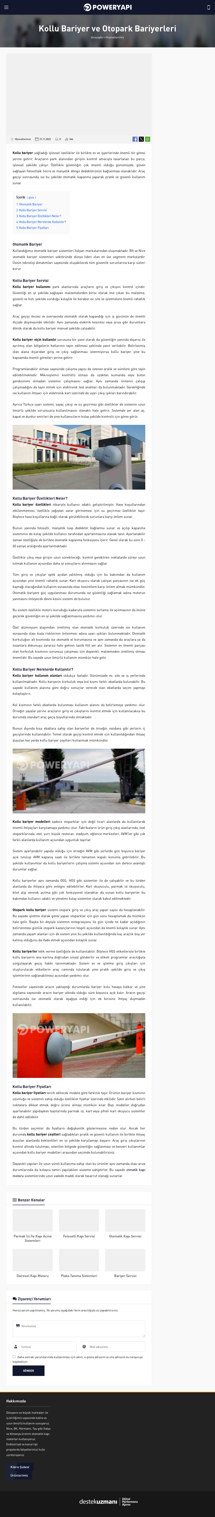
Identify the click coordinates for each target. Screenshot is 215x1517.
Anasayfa (97, 37)
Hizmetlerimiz (115, 37)
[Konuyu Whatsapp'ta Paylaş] (147, 139)
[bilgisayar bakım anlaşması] (107, 1509)
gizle (31, 197)
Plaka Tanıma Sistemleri (79, 1275)
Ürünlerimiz (19, 1475)
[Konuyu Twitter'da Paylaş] (141, 139)
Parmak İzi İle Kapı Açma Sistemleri (32, 1238)
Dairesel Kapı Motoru (33, 1275)
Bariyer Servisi (125, 1275)
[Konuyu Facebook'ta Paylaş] (135, 139)
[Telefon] (208, 7)
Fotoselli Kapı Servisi (79, 1236)
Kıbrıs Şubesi (19, 1467)
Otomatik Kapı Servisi (125, 1236)
